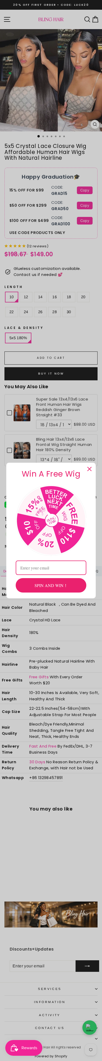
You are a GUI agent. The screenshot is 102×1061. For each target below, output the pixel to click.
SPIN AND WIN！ (51, 585)
